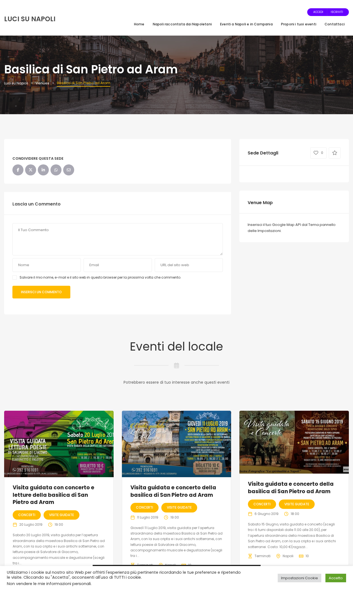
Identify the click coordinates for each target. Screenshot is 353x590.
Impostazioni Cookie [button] (299, 578)
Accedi (318, 12)
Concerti (26, 514)
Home (139, 24)
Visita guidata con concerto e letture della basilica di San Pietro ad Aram (53, 495)
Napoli (288, 556)
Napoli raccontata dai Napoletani (182, 24)
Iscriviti (337, 12)
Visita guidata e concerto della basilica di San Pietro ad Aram (173, 491)
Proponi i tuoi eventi (298, 24)
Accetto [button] (336, 578)
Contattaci (335, 24)
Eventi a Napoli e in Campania (246, 24)
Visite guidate (61, 514)
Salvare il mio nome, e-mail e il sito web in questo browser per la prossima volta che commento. (100, 277)
